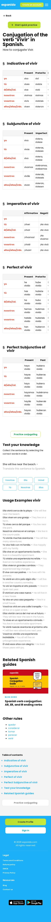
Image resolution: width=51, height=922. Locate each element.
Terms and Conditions (13, 860)
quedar (12, 724)
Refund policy (9, 864)
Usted (41, 480)
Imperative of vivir (15, 771)
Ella (25, 480)
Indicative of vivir (15, 760)
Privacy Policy (9, 873)
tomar (11, 731)
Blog (5, 885)
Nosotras (25, 487)
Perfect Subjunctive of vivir (21, 782)
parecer (12, 735)
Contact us (8, 889)
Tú (10, 487)
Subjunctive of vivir (16, 766)
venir (10, 738)
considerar (14, 728)
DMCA (5, 868)
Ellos (41, 487)
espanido (8, 5)
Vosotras (10, 480)
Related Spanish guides (19, 793)
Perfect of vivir (13, 777)
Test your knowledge (17, 788)
